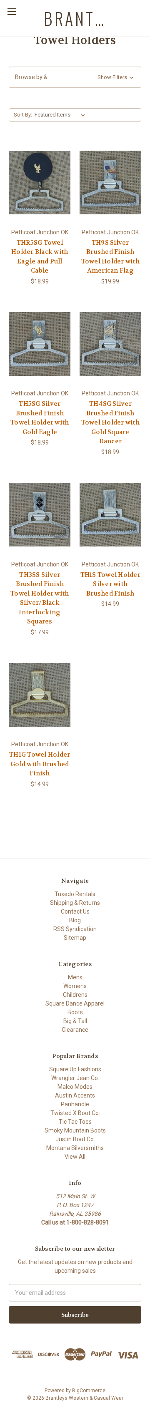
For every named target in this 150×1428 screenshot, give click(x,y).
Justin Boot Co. (75, 1139)
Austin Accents (75, 1095)
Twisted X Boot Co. (75, 1113)
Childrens (75, 994)
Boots (75, 1012)
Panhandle (75, 1104)
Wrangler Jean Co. (75, 1078)
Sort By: (23, 115)
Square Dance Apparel (75, 1003)
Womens (75, 986)
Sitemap (75, 937)
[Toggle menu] (11, 11)
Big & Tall (75, 1021)
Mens (75, 977)
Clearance (75, 1029)
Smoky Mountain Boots (75, 1130)
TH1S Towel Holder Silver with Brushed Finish (110, 584)
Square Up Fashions (75, 1069)
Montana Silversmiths (75, 1148)
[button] (75, 77)
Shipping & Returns (75, 902)
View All (75, 1156)
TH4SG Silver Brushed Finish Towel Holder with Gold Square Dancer (110, 422)
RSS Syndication (75, 929)
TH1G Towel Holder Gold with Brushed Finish (39, 763)
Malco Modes (75, 1086)
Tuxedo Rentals (75, 894)
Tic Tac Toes (75, 1121)
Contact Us (75, 911)
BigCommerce (88, 1390)
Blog (75, 920)
